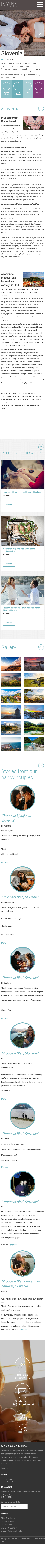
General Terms (39, 1539)
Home (3, 59)
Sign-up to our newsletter (10, 1502)
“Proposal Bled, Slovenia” (20, 897)
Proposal (9, 1482)
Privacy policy (26, 1539)
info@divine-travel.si (14, 1531)
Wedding (9, 1479)
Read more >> (6, 1468)
